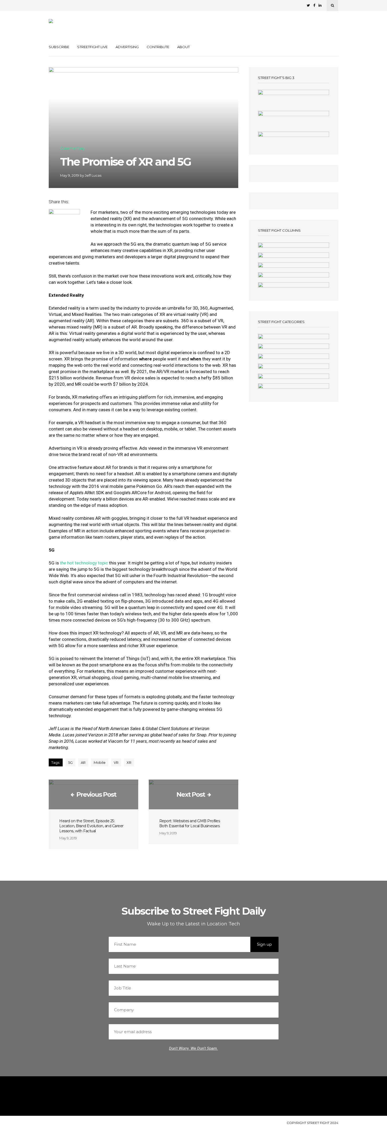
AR (83, 762)
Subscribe (59, 47)
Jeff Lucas (93, 175)
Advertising (127, 47)
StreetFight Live (92, 47)
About (183, 47)
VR (116, 762)
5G (70, 762)
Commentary (72, 149)
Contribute (158, 47)
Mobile (100, 762)
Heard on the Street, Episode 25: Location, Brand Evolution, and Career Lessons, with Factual (91, 826)
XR (129, 762)
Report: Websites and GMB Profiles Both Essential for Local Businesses (189, 823)
